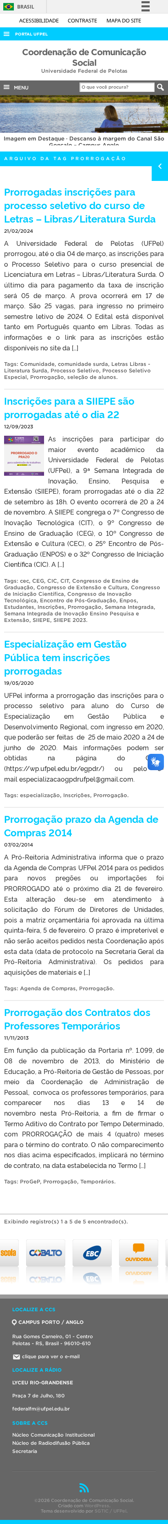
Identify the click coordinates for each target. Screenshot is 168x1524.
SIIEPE (41, 620)
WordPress (96, 1505)
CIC (52, 581)
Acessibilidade (39, 20)
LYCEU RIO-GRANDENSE (42, 1382)
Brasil (17, 6)
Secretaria (24, 1451)
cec (24, 581)
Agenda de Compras (48, 988)
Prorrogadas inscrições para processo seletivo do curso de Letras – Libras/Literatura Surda (80, 205)
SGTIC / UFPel (110, 1510)
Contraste (83, 20)
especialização (40, 795)
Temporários (97, 1182)
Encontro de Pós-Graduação (78, 600)
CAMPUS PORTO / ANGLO (51, 1322)
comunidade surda (83, 364)
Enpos (128, 600)
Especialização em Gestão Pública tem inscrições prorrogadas (65, 657)
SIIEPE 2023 (69, 620)
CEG (38, 581)
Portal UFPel (31, 34)
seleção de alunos (91, 377)
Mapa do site (123, 20)
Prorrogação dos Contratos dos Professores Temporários (77, 1018)
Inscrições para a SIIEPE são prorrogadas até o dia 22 (69, 407)
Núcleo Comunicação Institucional (53, 1434)
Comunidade (37, 364)
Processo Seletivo (75, 371)
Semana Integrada (129, 607)
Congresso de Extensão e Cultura (82, 587)
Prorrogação (47, 377)
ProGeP (30, 1182)
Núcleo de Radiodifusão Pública (51, 1443)
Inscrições (51, 607)
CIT (64, 581)
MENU (20, 87)
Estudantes (19, 607)
